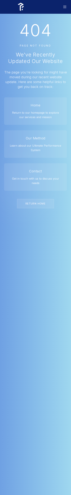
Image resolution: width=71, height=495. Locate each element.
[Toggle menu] (65, 7)
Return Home (35, 203)
